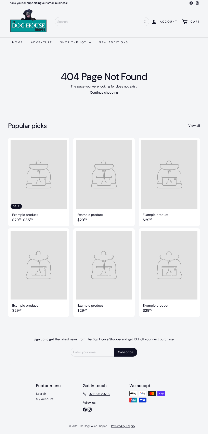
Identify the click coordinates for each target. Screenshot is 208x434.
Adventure (41, 42)
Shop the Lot (74, 42)
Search (41, 394)
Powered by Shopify (123, 426)
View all (194, 126)
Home (17, 42)
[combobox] (102, 21)
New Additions (113, 42)
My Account (44, 399)
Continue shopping (104, 92)
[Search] (145, 21)
